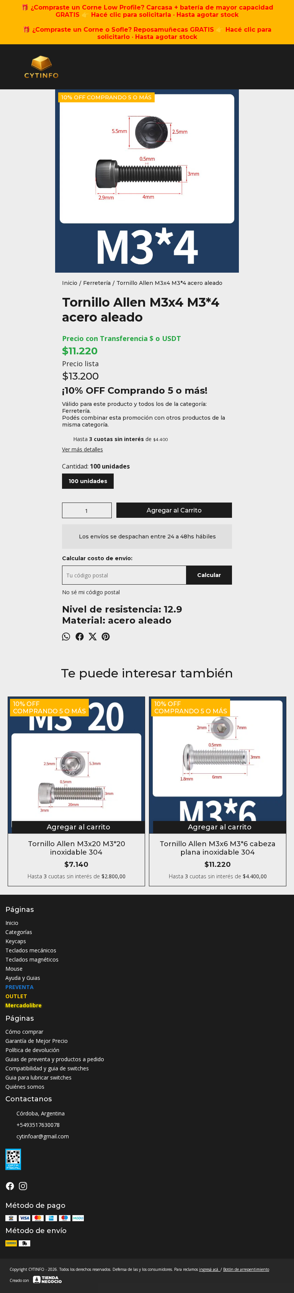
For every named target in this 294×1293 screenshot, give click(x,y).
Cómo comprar (24, 1031)
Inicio (11, 922)
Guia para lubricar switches (38, 1077)
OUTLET (16, 996)
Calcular (209, 575)
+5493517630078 (38, 1124)
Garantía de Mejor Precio (36, 1040)
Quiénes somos (24, 1086)
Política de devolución (32, 1050)
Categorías (18, 932)
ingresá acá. (209, 1269)
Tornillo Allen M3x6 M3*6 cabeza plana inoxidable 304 (218, 848)
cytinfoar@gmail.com (42, 1136)
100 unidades (88, 481)
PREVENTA (19, 987)
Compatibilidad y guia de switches (47, 1068)
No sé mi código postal (91, 592)
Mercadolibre (23, 1005)
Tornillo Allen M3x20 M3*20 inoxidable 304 (76, 848)
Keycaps (15, 941)
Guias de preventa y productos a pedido (54, 1059)
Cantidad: (96, 466)
